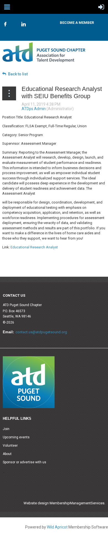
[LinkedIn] (23, 24)
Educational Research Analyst (34, 247)
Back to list (18, 74)
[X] (14, 21)
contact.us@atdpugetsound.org (41, 332)
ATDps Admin (34, 108)
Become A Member (77, 23)
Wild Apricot (57, 527)
